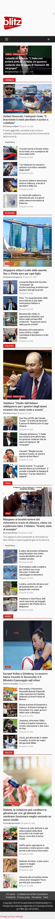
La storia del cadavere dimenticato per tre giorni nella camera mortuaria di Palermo (10, 201)
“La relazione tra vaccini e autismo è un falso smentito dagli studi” (10, 169)
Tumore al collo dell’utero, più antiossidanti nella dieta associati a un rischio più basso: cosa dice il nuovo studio (10, 833)
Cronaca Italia (19, 61)
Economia (9, 264)
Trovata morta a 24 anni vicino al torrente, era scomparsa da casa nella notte (10, 153)
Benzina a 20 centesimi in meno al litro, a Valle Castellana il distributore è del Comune (10, 335)
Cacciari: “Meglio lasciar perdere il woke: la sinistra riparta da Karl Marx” (10, 455)
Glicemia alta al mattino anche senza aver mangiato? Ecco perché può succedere (10, 881)
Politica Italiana (19, 396)
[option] (27, 60)
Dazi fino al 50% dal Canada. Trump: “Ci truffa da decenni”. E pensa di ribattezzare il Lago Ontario (10, 423)
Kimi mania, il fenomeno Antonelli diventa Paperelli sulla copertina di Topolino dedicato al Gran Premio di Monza (10, 694)
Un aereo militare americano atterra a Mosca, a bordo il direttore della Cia (10, 185)
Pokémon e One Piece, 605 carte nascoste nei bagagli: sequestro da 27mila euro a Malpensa (10, 604)
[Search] (49, 39)
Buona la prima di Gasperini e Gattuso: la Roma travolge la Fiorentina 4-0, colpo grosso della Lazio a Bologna (10, 710)
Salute (16, 803)
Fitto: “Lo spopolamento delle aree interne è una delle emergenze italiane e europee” (10, 303)
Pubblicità (10, 897)
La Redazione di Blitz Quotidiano (32, 894)
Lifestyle (9, 803)
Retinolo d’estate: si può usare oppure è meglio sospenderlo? (10, 865)
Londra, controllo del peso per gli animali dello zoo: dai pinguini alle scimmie (10, 588)
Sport (8, 667)
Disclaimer (37, 897)
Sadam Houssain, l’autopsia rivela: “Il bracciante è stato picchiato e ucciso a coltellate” (27, 98)
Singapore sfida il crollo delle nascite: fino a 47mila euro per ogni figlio (27, 242)
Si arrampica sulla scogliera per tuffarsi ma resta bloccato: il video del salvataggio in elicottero (10, 572)
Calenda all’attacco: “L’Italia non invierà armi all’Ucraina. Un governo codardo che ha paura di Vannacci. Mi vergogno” (10, 439)
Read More (10, 142)
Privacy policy (23, 897)
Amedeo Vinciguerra (13, 277)
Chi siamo (10, 894)
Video (8, 513)
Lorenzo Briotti (11, 533)
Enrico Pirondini (11, 684)
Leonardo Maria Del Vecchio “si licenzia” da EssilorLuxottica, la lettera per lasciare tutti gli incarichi (10, 287)
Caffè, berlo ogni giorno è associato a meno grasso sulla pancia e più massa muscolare (10, 849)
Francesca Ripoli (12, 126)
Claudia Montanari (12, 823)
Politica (8, 396)
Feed (45, 897)
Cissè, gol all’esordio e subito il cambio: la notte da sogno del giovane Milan (10, 742)
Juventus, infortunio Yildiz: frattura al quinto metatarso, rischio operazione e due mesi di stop (10, 726)
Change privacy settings (11, 916)
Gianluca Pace (13, 72)
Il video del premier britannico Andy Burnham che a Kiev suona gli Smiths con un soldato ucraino (10, 556)
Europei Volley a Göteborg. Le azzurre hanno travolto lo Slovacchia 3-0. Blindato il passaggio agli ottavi (27, 645)
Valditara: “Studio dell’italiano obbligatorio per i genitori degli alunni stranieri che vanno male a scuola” (27, 375)
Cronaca (9, 61)
